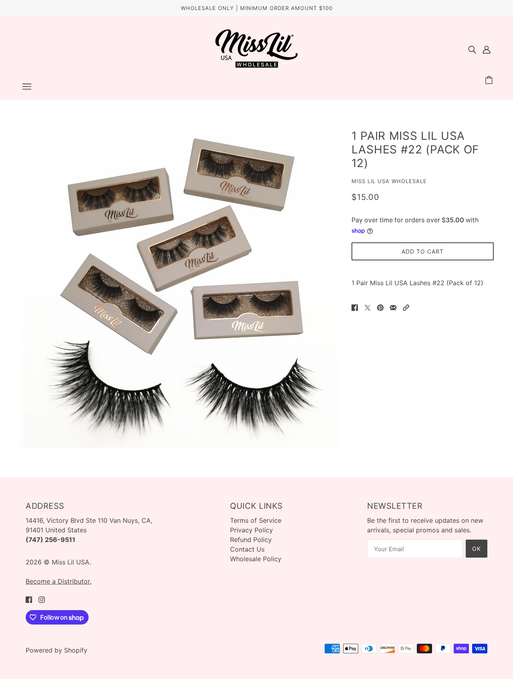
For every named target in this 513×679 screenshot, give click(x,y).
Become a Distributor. (58, 581)
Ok (476, 548)
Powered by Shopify (56, 650)
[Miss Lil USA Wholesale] (256, 66)
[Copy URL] (406, 307)
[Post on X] (367, 307)
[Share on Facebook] (354, 307)
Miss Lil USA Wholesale (389, 181)
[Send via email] (393, 307)
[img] (472, 49)
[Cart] (490, 80)
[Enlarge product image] (179, 288)
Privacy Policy (251, 530)
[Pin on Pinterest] (380, 307)
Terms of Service (255, 520)
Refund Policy (251, 540)
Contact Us (247, 549)
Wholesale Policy (255, 559)
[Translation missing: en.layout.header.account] (486, 49)
